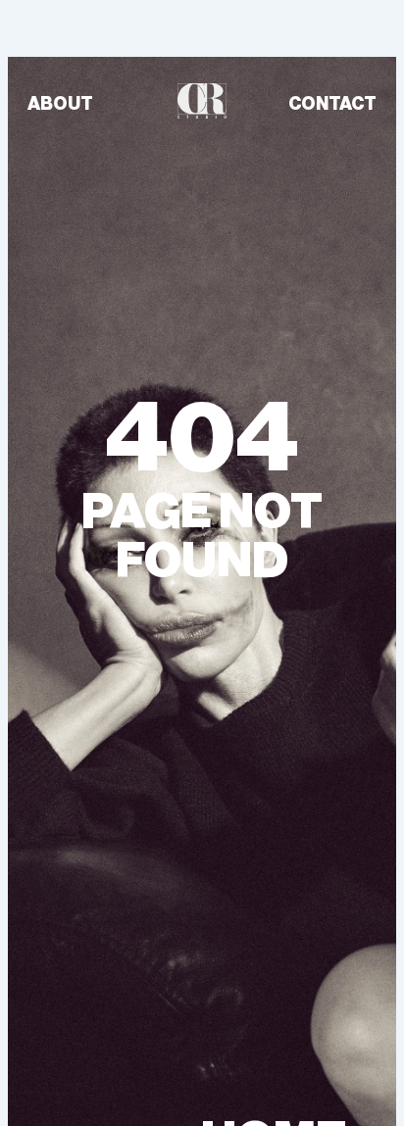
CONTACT (332, 104)
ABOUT (60, 104)
